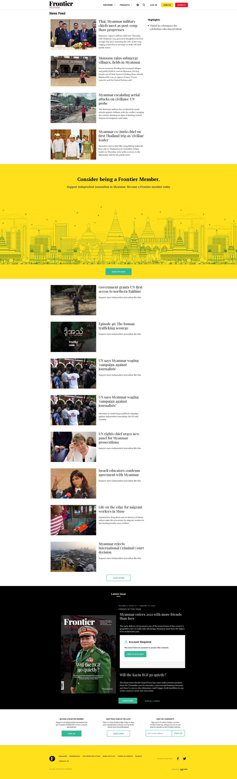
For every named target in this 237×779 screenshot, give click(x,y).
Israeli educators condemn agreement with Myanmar (119, 472)
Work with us (109, 756)
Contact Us (64, 761)
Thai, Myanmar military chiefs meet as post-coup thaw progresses (118, 25)
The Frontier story (91, 756)
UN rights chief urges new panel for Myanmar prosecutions (119, 437)
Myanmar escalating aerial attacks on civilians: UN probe (119, 98)
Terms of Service (125, 756)
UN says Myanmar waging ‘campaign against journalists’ (119, 401)
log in (153, 5)
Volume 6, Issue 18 (127, 606)
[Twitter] (184, 759)
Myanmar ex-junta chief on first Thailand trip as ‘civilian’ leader (121, 135)
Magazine (63, 756)
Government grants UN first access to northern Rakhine (120, 289)
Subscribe (118, 733)
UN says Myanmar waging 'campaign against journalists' (119, 364)
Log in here (147, 664)
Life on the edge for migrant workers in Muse (120, 509)
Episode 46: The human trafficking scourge (117, 325)
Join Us (167, 5)
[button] (181, 769)
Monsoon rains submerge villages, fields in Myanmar (119, 60)
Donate (181, 5)
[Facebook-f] (178, 759)
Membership (74, 756)
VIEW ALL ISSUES (152, 701)
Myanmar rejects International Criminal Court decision (121, 547)
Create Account (135, 654)
